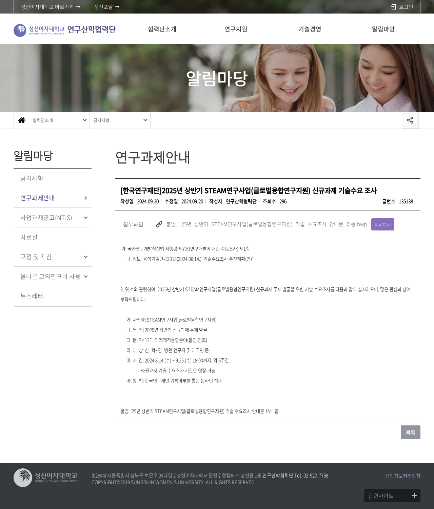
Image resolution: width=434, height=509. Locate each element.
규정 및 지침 (36, 256)
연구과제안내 (37, 197)
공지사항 (101, 120)
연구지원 (236, 29)
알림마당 (383, 29)
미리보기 (383, 224)
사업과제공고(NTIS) (46, 217)
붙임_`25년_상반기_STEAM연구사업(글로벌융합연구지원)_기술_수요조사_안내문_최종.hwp (266, 224)
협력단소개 (162, 29)
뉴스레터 (31, 296)
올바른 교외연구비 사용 (50, 276)
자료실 (29, 237)
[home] (21, 120)
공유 (410, 120)
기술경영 (309, 29)
